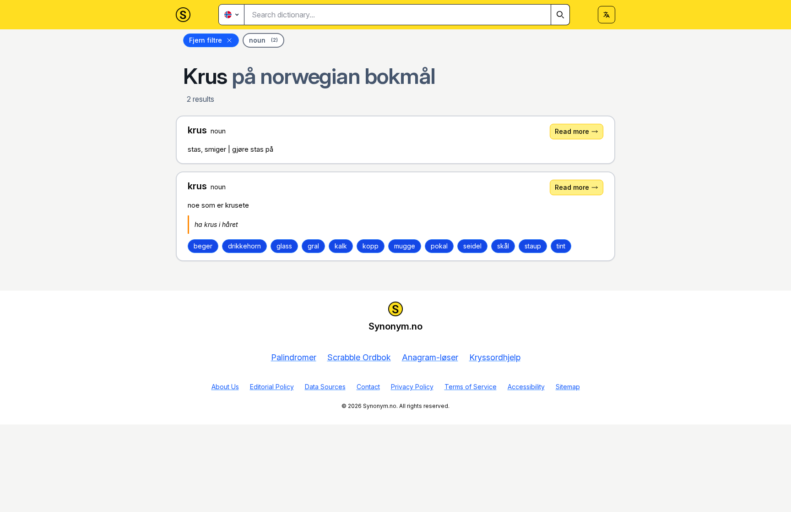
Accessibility (526, 387)
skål (503, 246)
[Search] (560, 14)
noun (263, 40)
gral (313, 246)
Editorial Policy (272, 387)
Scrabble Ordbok (359, 357)
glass (284, 246)
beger (203, 246)
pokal (439, 246)
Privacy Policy (412, 387)
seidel (472, 246)
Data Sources (325, 387)
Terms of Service (470, 387)
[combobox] (407, 14)
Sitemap (568, 387)
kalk (341, 246)
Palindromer (293, 357)
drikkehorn (244, 246)
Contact (368, 387)
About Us (225, 387)
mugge (404, 246)
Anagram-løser (430, 357)
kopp (371, 246)
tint (561, 246)
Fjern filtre (205, 40)
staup (533, 246)
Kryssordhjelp (494, 357)
